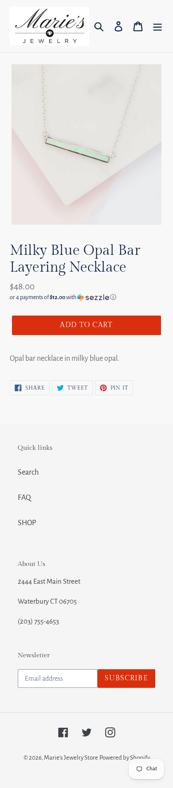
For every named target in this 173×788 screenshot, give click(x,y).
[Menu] (157, 26)
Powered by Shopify (124, 757)
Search (28, 472)
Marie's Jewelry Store (71, 757)
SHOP (27, 523)
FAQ (24, 498)
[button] (86, 297)
